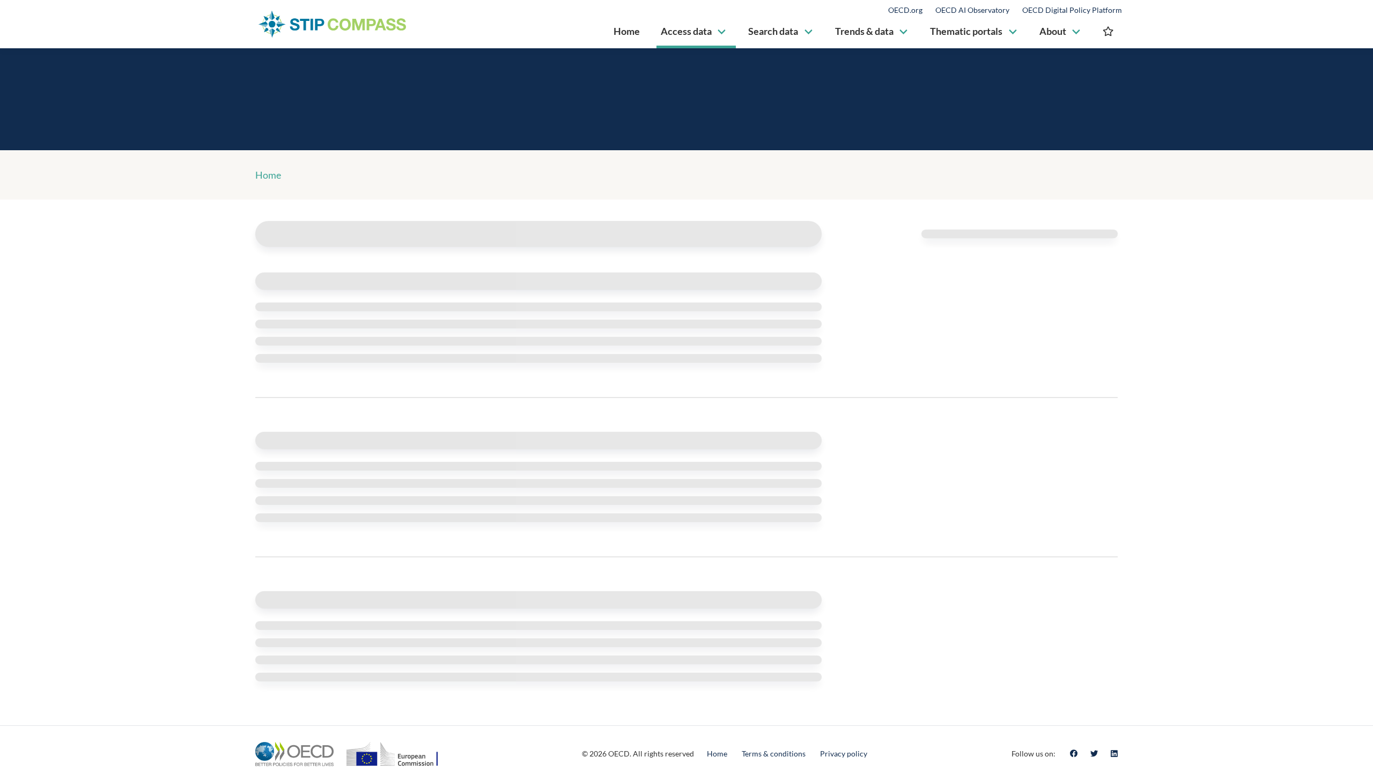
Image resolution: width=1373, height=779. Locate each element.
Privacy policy (843, 753)
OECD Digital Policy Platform (1072, 10)
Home (268, 175)
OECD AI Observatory (972, 10)
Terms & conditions (773, 753)
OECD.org (905, 10)
